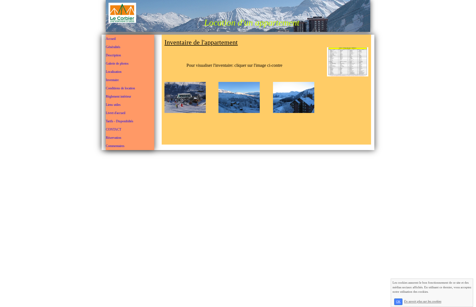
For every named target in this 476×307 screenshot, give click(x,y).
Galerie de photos (117, 63)
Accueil (111, 39)
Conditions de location (120, 88)
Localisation (113, 72)
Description (113, 55)
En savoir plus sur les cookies (422, 301)
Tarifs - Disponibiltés (119, 121)
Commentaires (115, 146)
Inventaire (112, 80)
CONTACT (113, 129)
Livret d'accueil (115, 113)
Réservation (113, 138)
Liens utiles (113, 105)
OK (398, 301)
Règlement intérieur (118, 96)
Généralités (113, 47)
